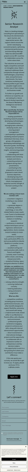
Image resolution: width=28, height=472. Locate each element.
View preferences (14, 466)
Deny (14, 463)
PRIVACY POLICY (17, 470)
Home (4, 5)
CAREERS (10, 5)
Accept (14, 459)
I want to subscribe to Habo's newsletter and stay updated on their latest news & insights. (13, 433)
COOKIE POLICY (10, 470)
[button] (26, 446)
